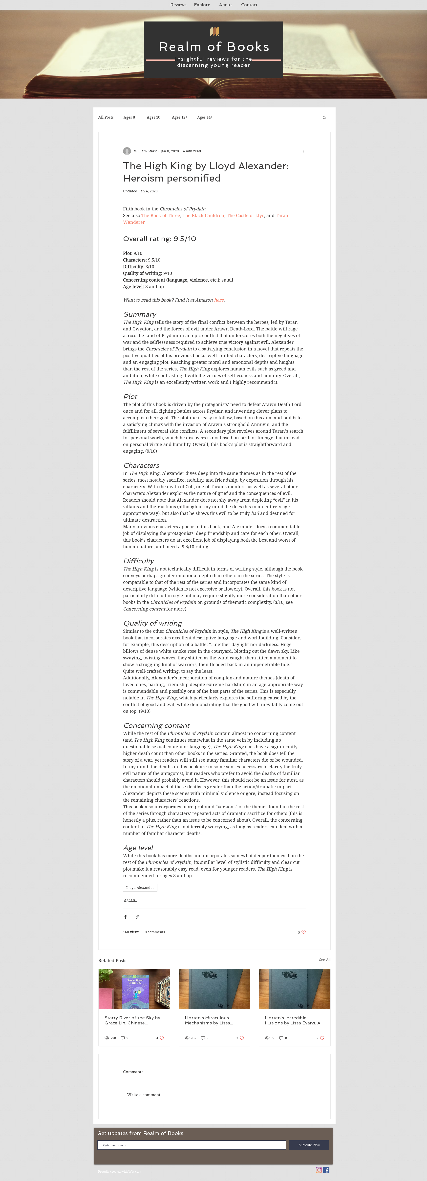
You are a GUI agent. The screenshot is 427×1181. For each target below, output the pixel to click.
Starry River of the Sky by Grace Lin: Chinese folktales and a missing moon (132, 1020)
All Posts (106, 117)
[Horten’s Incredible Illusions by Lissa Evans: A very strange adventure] (294, 989)
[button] (324, 117)
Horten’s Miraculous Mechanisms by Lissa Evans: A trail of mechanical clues (207, 1020)
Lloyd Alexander (140, 887)
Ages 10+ (154, 117)
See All (325, 959)
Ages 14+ (205, 117)
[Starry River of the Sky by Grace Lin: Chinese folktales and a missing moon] (134, 989)
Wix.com (134, 1171)
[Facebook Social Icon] (326, 1170)
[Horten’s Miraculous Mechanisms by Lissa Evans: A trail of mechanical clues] (214, 989)
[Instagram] (319, 1170)
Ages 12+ (179, 117)
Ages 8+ (130, 117)
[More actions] (303, 151)
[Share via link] (137, 917)
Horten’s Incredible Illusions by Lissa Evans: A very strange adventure (292, 1020)
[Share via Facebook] (125, 917)
